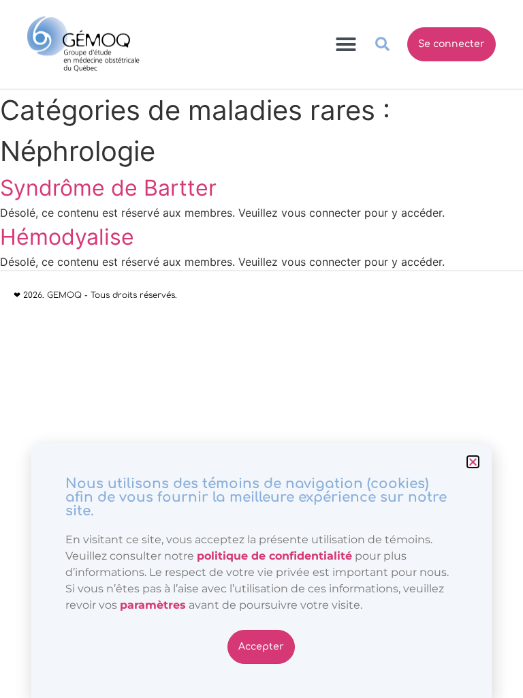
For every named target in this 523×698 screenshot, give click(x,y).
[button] (473, 462)
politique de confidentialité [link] (274, 555)
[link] (153, 604)
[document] (261, 349)
